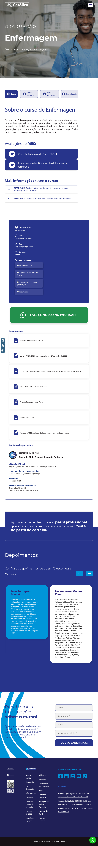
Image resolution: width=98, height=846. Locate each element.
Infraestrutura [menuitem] (31, 793)
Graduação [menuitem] (30, 782)
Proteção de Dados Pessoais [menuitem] (44, 804)
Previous (79, 573)
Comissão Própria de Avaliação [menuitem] (29, 804)
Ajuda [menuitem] (41, 790)
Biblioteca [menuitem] (42, 775)
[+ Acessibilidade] (3, 350)
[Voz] (3, 345)
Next (89, 573)
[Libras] (3, 340)
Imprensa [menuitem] (42, 779)
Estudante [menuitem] (29, 797)
